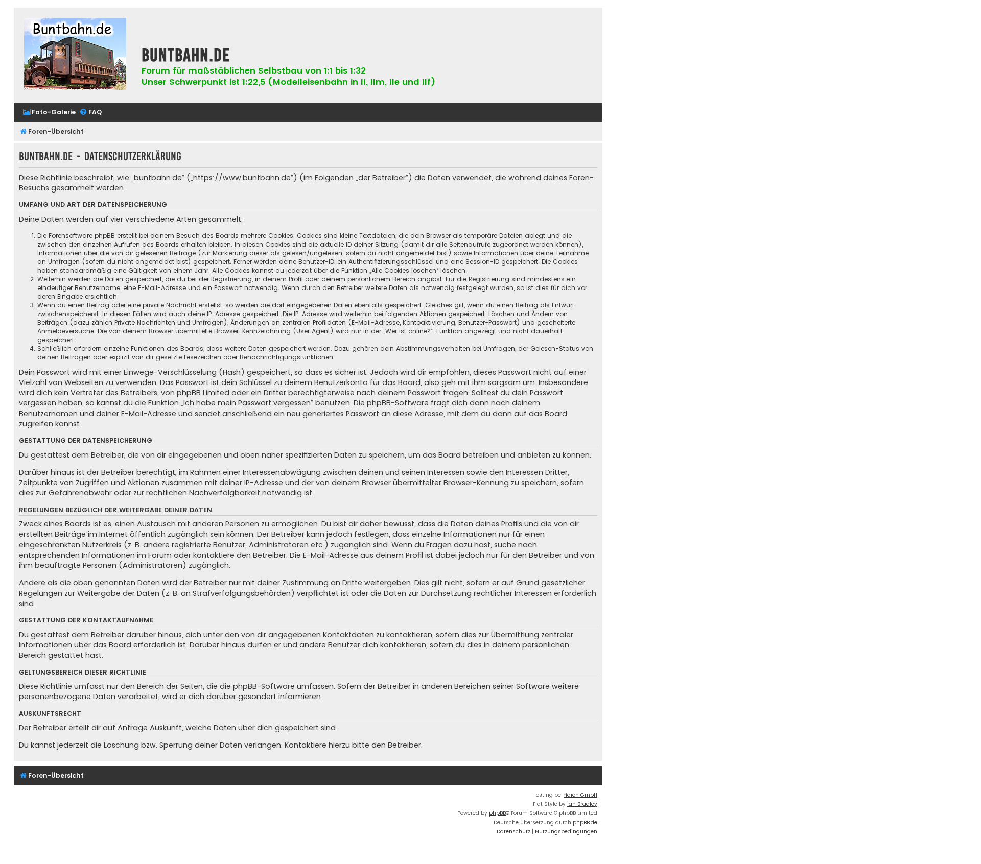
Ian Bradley (582, 804)
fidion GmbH (580, 795)
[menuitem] (49, 112)
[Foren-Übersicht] (75, 55)
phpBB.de (585, 822)
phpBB (497, 813)
